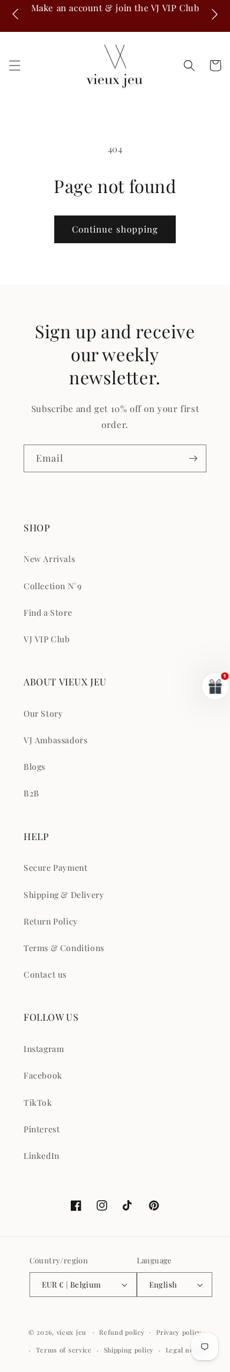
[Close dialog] (217, 638)
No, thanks (151, 749)
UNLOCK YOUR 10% (151, 720)
